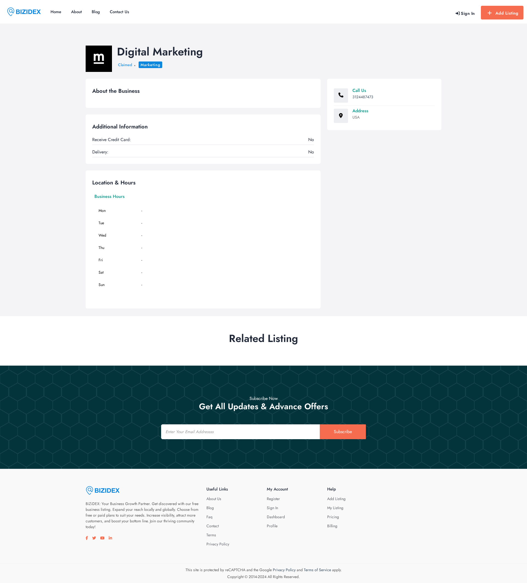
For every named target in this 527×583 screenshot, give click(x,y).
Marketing (150, 65)
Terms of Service (317, 570)
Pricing (333, 517)
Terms (211, 535)
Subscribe (343, 431)
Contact (212, 526)
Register (273, 498)
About (76, 12)
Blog (96, 12)
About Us (213, 498)
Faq (209, 517)
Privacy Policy (217, 544)
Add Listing (506, 13)
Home (56, 12)
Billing (332, 526)
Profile (272, 526)
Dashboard (276, 517)
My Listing (335, 508)
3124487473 (362, 97)
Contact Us (119, 12)
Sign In (272, 508)
